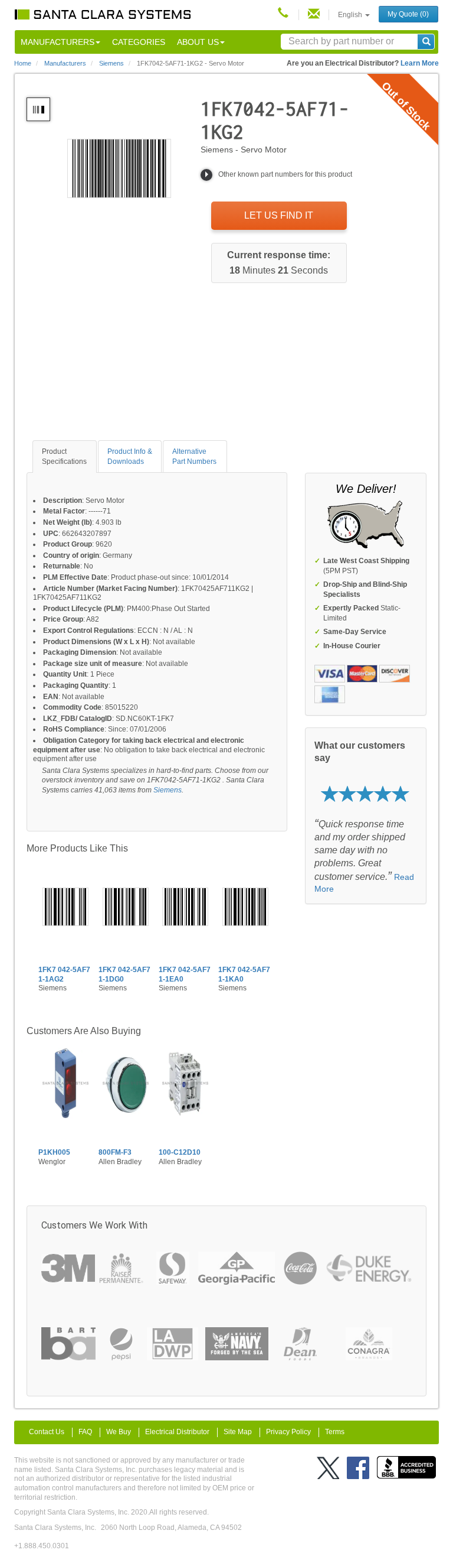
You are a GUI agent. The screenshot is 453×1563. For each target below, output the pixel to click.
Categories (138, 42)
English (351, 15)
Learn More (420, 63)
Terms (334, 1432)
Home (22, 63)
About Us (198, 42)
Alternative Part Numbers (194, 456)
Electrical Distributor (177, 1432)
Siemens (167, 790)
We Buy (118, 1432)
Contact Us (46, 1432)
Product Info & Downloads (129, 456)
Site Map (238, 1432)
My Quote (408, 14)
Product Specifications (64, 456)
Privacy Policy (288, 1432)
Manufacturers (57, 42)
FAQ (85, 1432)
